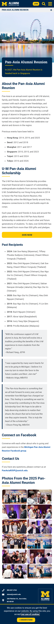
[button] (50, 4)
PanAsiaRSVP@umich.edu (15, 470)
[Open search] (43, 4)
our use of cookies (30, 614)
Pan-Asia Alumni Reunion (15, 10)
